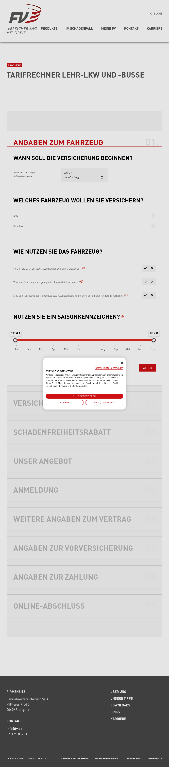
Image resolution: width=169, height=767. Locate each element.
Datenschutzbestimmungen (109, 367)
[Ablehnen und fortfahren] (122, 363)
